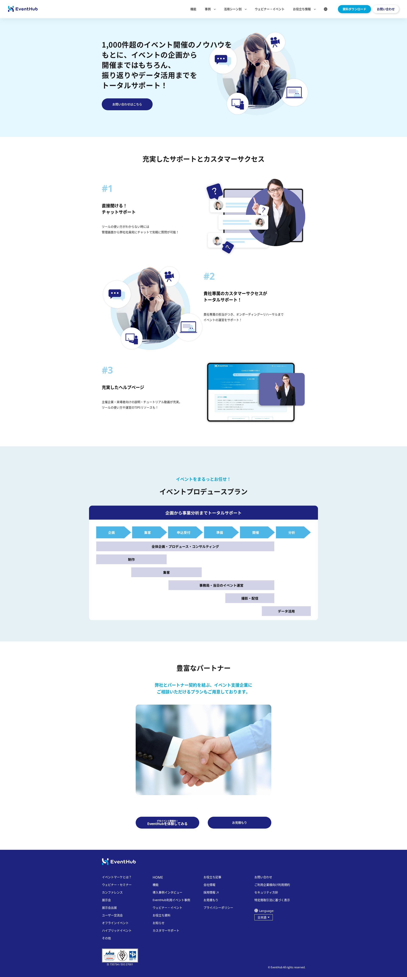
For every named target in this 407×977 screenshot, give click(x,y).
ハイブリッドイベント (117, 930)
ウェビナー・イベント (269, 9)
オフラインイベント (115, 922)
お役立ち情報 (302, 9)
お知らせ (158, 922)
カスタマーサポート (166, 930)
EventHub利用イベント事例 (171, 900)
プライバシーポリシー (218, 907)
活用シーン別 (233, 9)
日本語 (262, 917)
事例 (208, 9)
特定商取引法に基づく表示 (272, 900)
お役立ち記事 (212, 877)
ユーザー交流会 (112, 915)
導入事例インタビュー (167, 892)
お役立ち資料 (161, 915)
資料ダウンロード (354, 9)
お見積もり (211, 900)
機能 (193, 9)
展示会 (106, 900)
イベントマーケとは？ (117, 877)
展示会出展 (109, 907)
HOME (158, 877)
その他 (106, 938)
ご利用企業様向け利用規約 (272, 884)
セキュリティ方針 (266, 892)
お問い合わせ (386, 9)
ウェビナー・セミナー (117, 884)
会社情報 (209, 884)
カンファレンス (112, 892)
